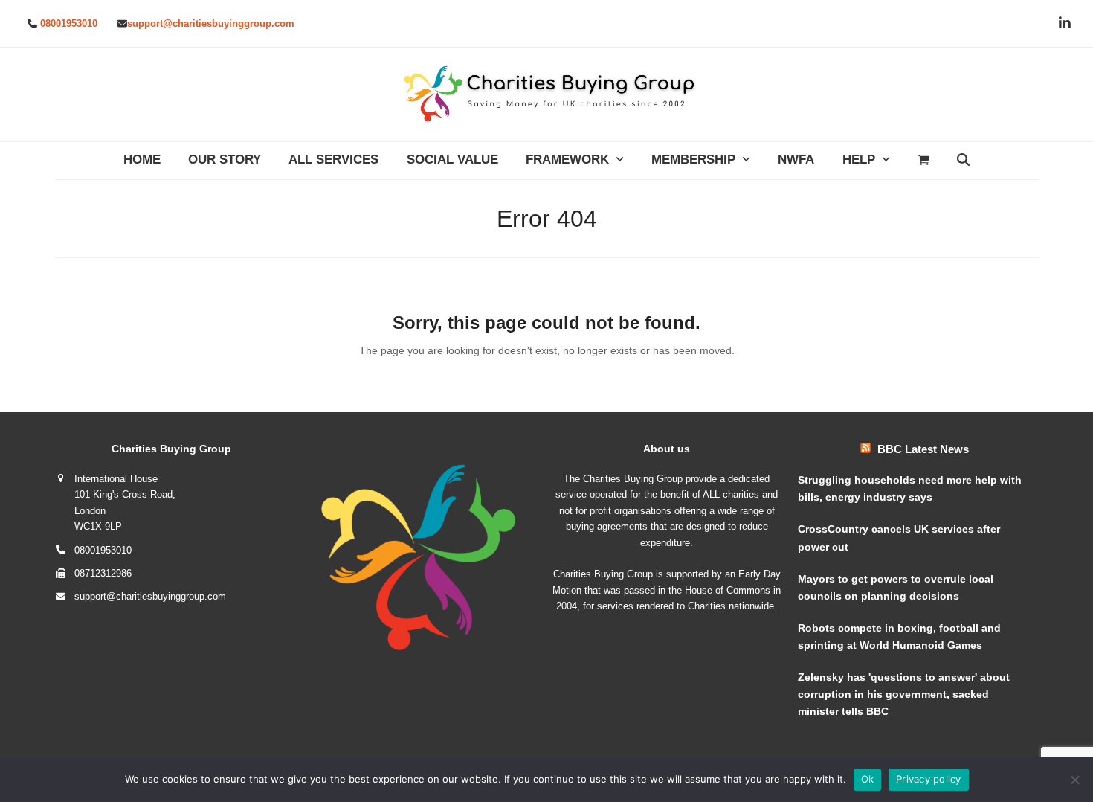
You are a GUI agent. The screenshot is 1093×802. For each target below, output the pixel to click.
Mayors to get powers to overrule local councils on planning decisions (895, 587)
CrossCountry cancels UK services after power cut (899, 537)
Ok (867, 779)
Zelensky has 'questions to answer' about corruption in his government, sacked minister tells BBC (904, 694)
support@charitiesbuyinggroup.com (210, 23)
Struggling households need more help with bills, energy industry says (910, 488)
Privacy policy (928, 779)
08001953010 (68, 23)
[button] (923, 160)
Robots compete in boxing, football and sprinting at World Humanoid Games (899, 636)
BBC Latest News (923, 449)
